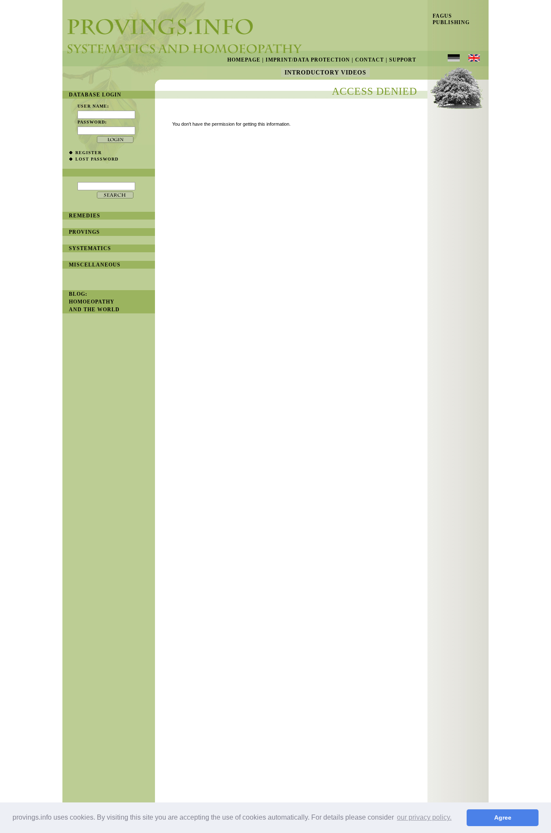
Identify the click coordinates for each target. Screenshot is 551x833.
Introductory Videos (325, 72)
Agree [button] (502, 817)
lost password (96, 159)
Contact (369, 60)
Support (402, 60)
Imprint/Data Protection (308, 60)
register (88, 152)
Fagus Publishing (448, 19)
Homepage (243, 60)
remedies (84, 216)
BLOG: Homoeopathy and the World (94, 302)
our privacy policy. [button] (424, 817)
